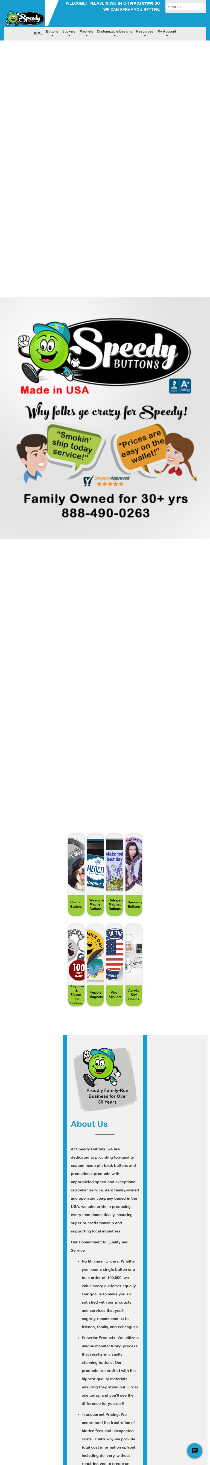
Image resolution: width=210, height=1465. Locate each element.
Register (141, 3)
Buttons (52, 31)
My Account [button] (167, 31)
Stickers (68, 31)
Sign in (113, 3)
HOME (38, 33)
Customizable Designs (114, 31)
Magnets (86, 31)
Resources (144, 31)
